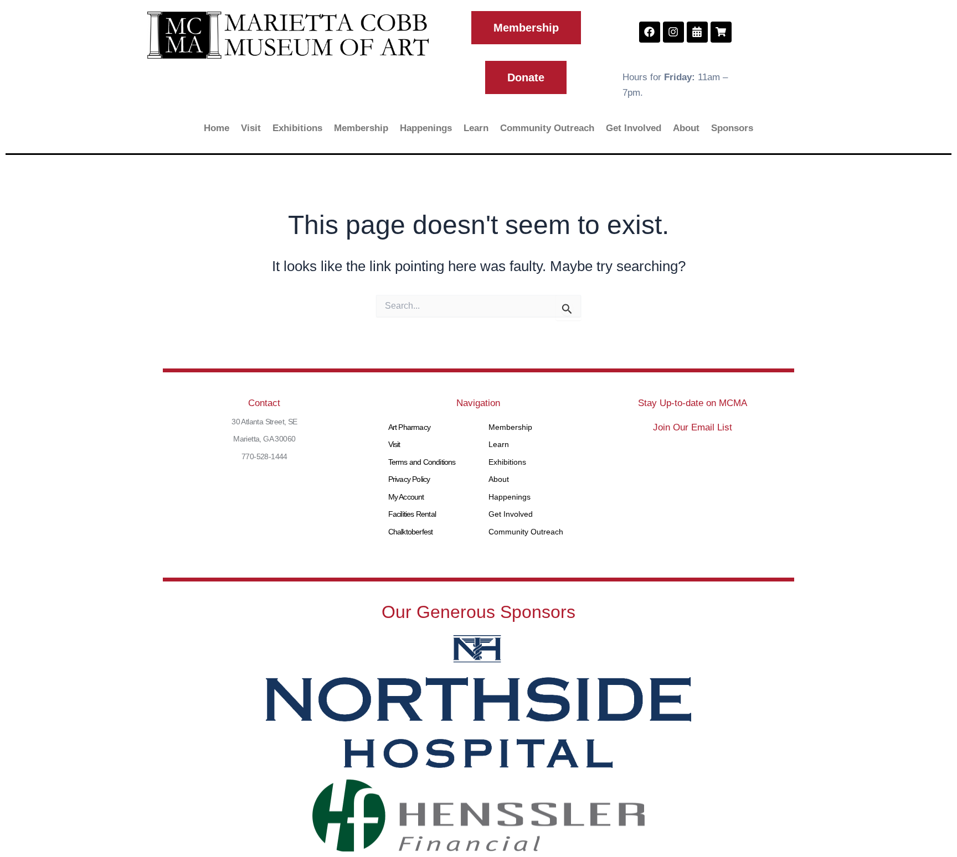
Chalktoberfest (410, 531)
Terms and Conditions (422, 462)
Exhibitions (297, 128)
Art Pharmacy (409, 427)
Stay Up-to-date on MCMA (692, 403)
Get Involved (633, 128)
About (686, 128)
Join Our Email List (692, 427)
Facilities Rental (412, 514)
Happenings (426, 128)
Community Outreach (547, 128)
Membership (361, 128)
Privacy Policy (409, 479)
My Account (406, 496)
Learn (476, 128)
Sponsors (732, 128)
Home (216, 128)
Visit (251, 128)
